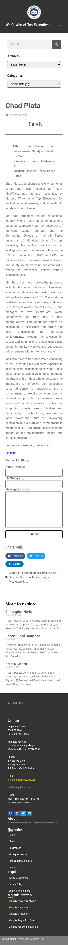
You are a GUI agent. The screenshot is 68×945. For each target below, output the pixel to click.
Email (14, 478)
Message (17, 489)
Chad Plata (16, 573)
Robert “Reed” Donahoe (22, 636)
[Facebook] (17, 813)
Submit (34, 534)
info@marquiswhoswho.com (22, 779)
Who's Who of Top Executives (28, 24)
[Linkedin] (29, 813)
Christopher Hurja (18, 612)
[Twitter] (23, 813)
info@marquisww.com (19, 787)
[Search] (56, 44)
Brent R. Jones (16, 664)
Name (15, 466)
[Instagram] (10, 813)
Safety (36, 124)
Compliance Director (37, 573)
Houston (25, 577)
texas (35, 577)
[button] (61, 25)
